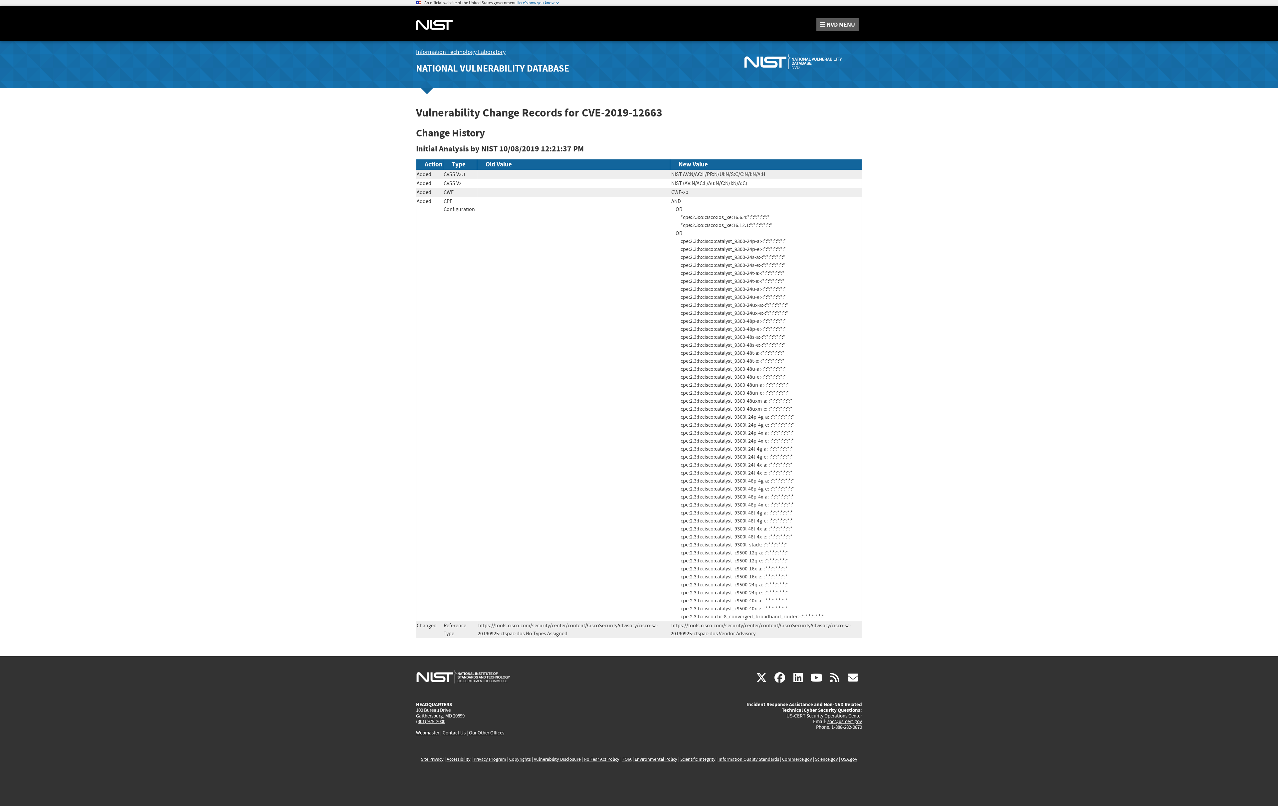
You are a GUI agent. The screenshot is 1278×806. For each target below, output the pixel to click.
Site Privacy (432, 759)
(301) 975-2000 (430, 721)
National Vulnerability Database (492, 68)
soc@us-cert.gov (844, 721)
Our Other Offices (486, 733)
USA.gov (849, 759)
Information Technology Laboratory (461, 52)
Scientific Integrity (698, 759)
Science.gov (826, 759)
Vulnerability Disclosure (557, 759)
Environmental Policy (656, 759)
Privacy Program (490, 759)
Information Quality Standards (749, 759)
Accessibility (459, 759)
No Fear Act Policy (601, 759)
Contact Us (454, 732)
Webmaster (427, 732)
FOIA (627, 759)
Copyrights (520, 759)
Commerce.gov (797, 759)
